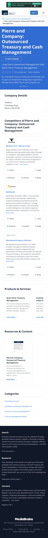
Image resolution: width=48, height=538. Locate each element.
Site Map (36, 529)
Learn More (10, 317)
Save (39, 170)
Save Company (13, 59)
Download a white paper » (11, 479)
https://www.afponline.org (23, 531)
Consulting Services (12, 401)
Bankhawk (10, 192)
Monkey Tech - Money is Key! (18, 146)
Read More (24, 164)
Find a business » (8, 451)
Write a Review (34, 72)
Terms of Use (23, 529)
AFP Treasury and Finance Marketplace (16, 19)
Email (12, 170)
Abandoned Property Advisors (18, 240)
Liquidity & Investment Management (18, 406)
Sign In (34, 13)
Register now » (7, 505)
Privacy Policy (8, 529)
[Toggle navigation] (43, 12)
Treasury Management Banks (16, 416)
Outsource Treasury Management (17, 411)
